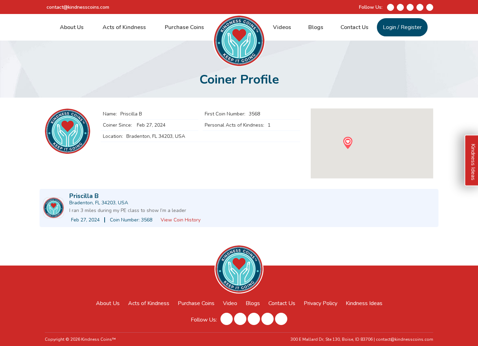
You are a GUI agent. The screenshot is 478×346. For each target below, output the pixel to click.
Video (230, 303)
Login (389, 27)
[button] (347, 142)
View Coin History (181, 220)
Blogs (315, 27)
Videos (282, 27)
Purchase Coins (184, 27)
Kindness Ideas (364, 303)
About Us (72, 27)
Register (411, 27)
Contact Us (354, 27)
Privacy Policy (320, 303)
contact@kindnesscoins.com (78, 7)
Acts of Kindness (124, 27)
